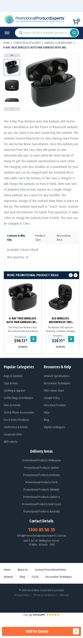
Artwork (8, 577)
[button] (41, 614)
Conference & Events (16, 427)
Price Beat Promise (55, 405)
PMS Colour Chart (54, 390)
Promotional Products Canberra (41, 497)
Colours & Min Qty (16, 238)
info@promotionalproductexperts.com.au (41, 535)
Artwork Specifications (57, 376)
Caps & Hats (11, 383)
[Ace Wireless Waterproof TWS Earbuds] (60, 297)
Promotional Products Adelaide (41, 489)
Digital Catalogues (54, 427)
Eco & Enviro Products (16, 420)
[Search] (74, 33)
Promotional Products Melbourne (41, 460)
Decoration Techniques (57, 383)
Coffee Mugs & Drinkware (18, 398)
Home (7, 569)
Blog (46, 420)
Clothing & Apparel (14, 390)
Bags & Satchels (13, 376)
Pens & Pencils (12, 405)
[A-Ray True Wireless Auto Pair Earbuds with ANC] (22, 297)
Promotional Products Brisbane (41, 475)
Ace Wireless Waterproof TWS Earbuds (60, 320)
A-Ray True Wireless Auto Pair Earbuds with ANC (22, 320)
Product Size (40, 238)
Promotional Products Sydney (41, 467)
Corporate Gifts (13, 434)
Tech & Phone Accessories (19, 412)
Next (12, 55)
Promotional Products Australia (41, 511)
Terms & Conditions (44, 595)
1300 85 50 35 (41, 530)
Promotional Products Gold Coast (41, 504)
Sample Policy (52, 398)
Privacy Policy (22, 595)
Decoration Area (64, 238)
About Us (23, 569)
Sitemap (64, 595)
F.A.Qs (35, 577)
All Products (11, 442)
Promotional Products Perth (41, 482)
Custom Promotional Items (50, 569)
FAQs (47, 412)
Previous (12, 109)
